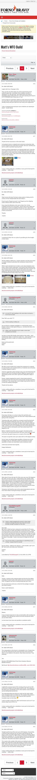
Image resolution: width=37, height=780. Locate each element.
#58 (34, 645)
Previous (9, 68)
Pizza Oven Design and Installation (17, 21)
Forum (5, 21)
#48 (34, 189)
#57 (34, 607)
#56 (34, 570)
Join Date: (11, 79)
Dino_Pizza (12, 74)
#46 (34, 83)
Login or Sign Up (30, 1)
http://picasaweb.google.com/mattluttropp (12, 172)
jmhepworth (13, 635)
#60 (34, 726)
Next (32, 68)
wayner (11, 180)
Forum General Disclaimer (8, 51)
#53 (34, 409)
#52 (34, 361)
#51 (34, 307)
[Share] (34, 79)
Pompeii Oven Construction (9, 23)
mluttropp (12, 127)
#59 (34, 681)
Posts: (22, 79)
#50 (34, 255)
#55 (34, 515)
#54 (34, 472)
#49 (34, 232)
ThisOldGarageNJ (14, 297)
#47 (34, 136)
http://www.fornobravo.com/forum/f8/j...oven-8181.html (21, 665)
